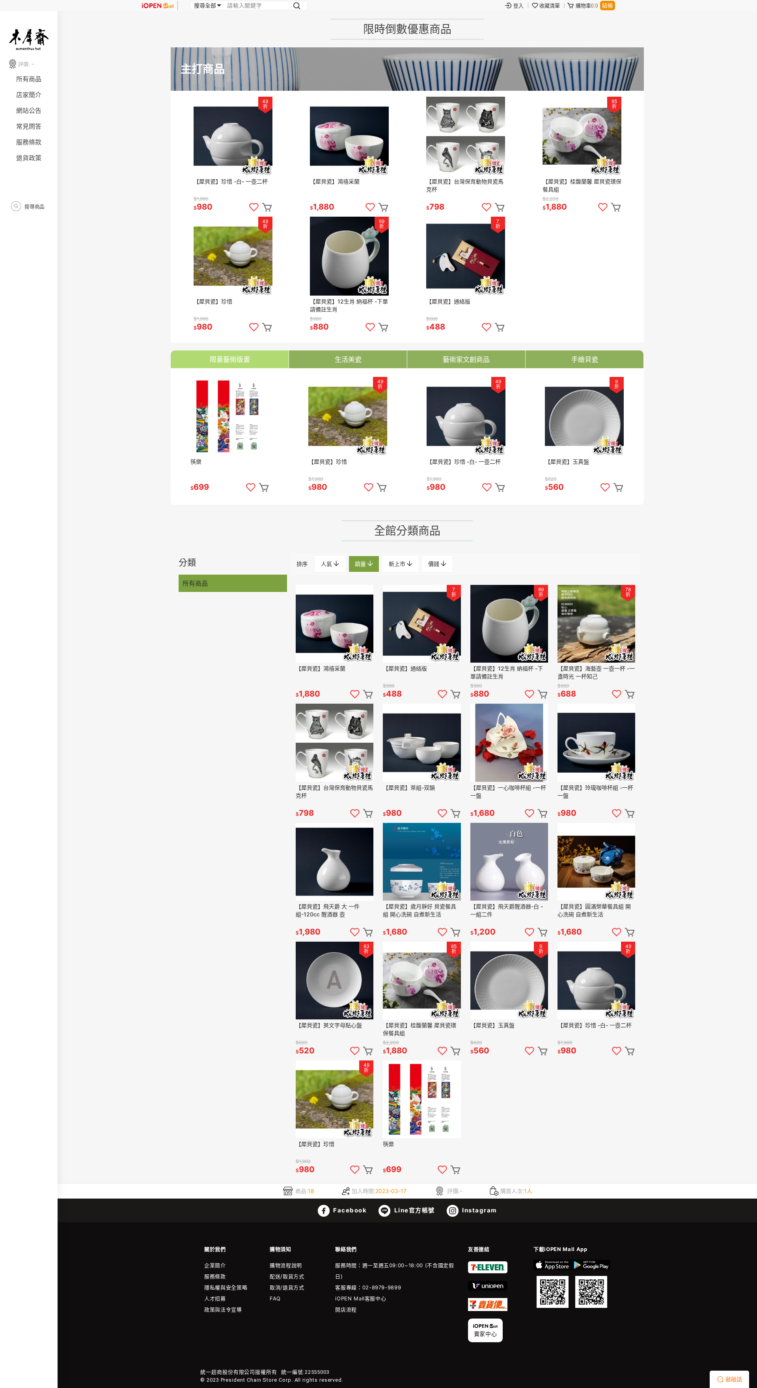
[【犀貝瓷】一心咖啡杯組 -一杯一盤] (509, 742)
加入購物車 (266, 207)
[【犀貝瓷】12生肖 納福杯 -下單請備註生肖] (349, 256)
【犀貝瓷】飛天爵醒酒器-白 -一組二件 (506, 910)
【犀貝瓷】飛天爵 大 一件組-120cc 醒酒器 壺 (328, 910)
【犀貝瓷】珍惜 (213, 301)
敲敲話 (733, 1379)
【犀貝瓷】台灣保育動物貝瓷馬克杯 (464, 185)
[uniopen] (487, 1288)
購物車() (587, 5)
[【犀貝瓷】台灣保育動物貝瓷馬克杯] (465, 136)
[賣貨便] (487, 1309)
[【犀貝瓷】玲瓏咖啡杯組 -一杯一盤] (596, 742)
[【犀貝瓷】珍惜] (233, 256)
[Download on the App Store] (552, 1284)
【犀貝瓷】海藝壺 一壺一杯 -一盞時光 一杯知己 (596, 672)
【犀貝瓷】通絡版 (448, 301)
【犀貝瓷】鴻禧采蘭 (335, 181)
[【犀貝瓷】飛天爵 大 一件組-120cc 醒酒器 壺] (334, 862)
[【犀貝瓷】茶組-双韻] (422, 742)
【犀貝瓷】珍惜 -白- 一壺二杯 (231, 181)
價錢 (434, 563)
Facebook (349, 1210)
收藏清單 (549, 5)
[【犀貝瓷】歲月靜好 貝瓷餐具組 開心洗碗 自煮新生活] (422, 862)
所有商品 (28, 79)
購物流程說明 (286, 1265)
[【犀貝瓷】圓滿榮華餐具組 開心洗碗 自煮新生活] (596, 862)
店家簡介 (28, 95)
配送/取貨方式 (287, 1276)
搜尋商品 (34, 206)
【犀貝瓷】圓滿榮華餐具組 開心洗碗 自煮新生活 (594, 910)
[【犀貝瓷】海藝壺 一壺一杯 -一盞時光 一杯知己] (596, 624)
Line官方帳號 (413, 1210)
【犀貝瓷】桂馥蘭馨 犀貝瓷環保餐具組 (582, 185)
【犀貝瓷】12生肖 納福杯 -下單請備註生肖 (349, 305)
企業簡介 (215, 1265)
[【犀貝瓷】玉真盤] (584, 416)
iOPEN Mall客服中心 (360, 1298)
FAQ (275, 1298)
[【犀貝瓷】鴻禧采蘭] (349, 136)
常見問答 (28, 126)
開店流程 (346, 1309)
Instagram (479, 1210)
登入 (518, 5)
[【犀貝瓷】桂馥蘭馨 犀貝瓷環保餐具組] (582, 136)
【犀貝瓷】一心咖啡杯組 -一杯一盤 (508, 791)
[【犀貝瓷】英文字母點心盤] (334, 980)
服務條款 (28, 142)
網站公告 (28, 110)
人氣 (327, 563)
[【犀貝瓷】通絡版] (465, 256)
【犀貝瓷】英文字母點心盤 (329, 1025)
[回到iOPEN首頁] (157, 5)
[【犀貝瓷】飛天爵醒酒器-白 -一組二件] (509, 862)
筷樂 (195, 461)
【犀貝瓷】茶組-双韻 (409, 787)
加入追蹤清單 (253, 207)
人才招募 (215, 1298)
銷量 (361, 563)
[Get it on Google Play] (591, 1284)
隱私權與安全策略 (225, 1287)
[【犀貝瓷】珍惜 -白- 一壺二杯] (233, 136)
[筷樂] (229, 416)
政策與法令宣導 (223, 1309)
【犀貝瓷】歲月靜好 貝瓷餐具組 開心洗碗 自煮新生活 (419, 910)
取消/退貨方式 (287, 1287)
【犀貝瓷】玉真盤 (567, 461)
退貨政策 (28, 158)
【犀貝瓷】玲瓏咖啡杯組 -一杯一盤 (595, 791)
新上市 (398, 563)
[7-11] (487, 1271)
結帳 (607, 5)
